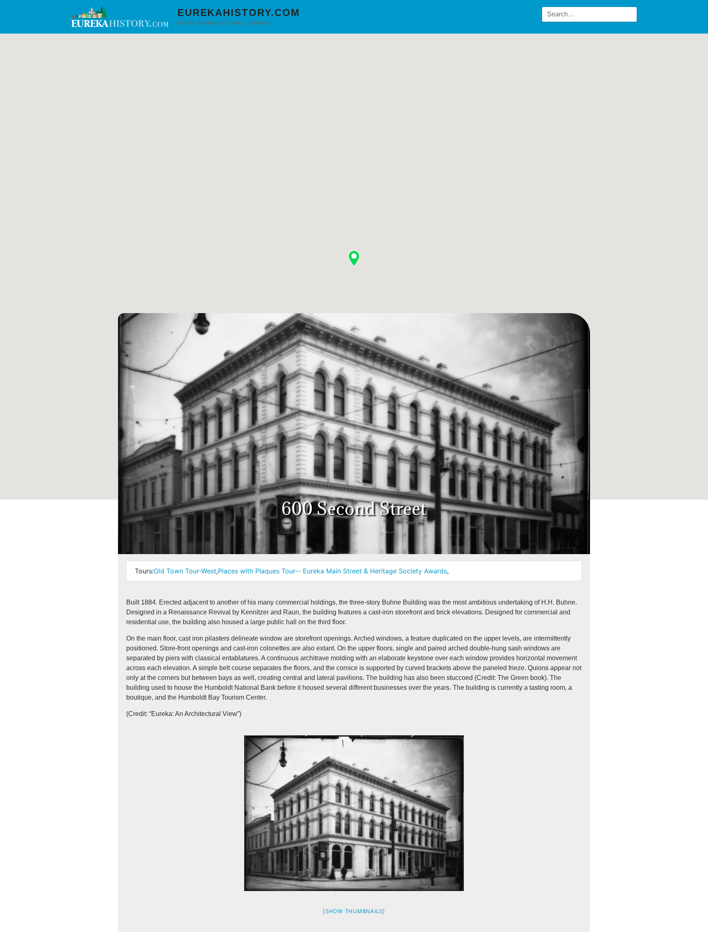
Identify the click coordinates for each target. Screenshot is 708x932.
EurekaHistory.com (238, 12)
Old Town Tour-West (185, 571)
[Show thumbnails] (354, 911)
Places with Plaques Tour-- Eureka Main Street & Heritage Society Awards (332, 571)
